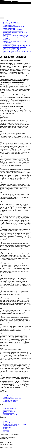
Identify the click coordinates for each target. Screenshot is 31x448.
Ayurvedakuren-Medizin (9, 25)
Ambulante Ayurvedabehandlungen (10, 23)
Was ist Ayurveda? (7, 22)
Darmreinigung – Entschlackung (11, 414)
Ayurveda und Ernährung (9, 45)
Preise (4, 41)
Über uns (17, 23)
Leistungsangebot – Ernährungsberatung (12, 50)
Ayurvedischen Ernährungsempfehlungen (14, 47)
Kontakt (5, 428)
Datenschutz (6, 430)
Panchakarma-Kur (15, 26)
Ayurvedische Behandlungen (20, 32)
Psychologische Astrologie (19, 36)
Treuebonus (8, 42)
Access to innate (14, 35)
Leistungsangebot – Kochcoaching (22, 51)
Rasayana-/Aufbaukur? (9, 411)
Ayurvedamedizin (15, 31)
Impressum (6, 431)
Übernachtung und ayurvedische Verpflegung (14, 424)
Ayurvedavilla (6, 39)
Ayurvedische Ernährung (9, 44)
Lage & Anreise (7, 427)
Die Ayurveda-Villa (8, 422)
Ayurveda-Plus (7, 34)
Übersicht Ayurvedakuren (9, 408)
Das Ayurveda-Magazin (9, 52)
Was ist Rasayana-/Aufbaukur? (13, 27)
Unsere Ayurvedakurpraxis (10, 425)
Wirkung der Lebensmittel (12, 47)
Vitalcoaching (6, 35)
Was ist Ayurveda (7, 21)
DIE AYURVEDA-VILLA (13, 41)
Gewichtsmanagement (8, 29)
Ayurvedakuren (7, 26)
